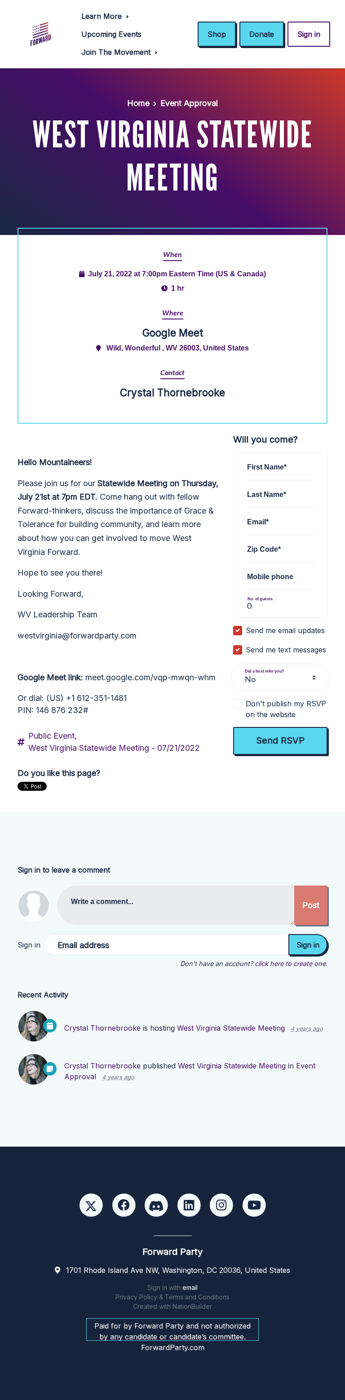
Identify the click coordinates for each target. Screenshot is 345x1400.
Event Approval (189, 103)
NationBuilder (192, 1306)
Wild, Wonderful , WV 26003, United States (177, 348)
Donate (261, 34)
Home (138, 103)
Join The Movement (117, 52)
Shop (217, 34)
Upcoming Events (111, 34)
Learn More (102, 16)
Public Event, (52, 735)
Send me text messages (286, 649)
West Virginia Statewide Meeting (231, 1027)
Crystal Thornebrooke (102, 1027)
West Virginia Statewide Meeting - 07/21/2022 (114, 748)
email (190, 1287)
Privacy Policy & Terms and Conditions (172, 1297)
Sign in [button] (308, 34)
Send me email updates (285, 630)
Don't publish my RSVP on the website (286, 709)
